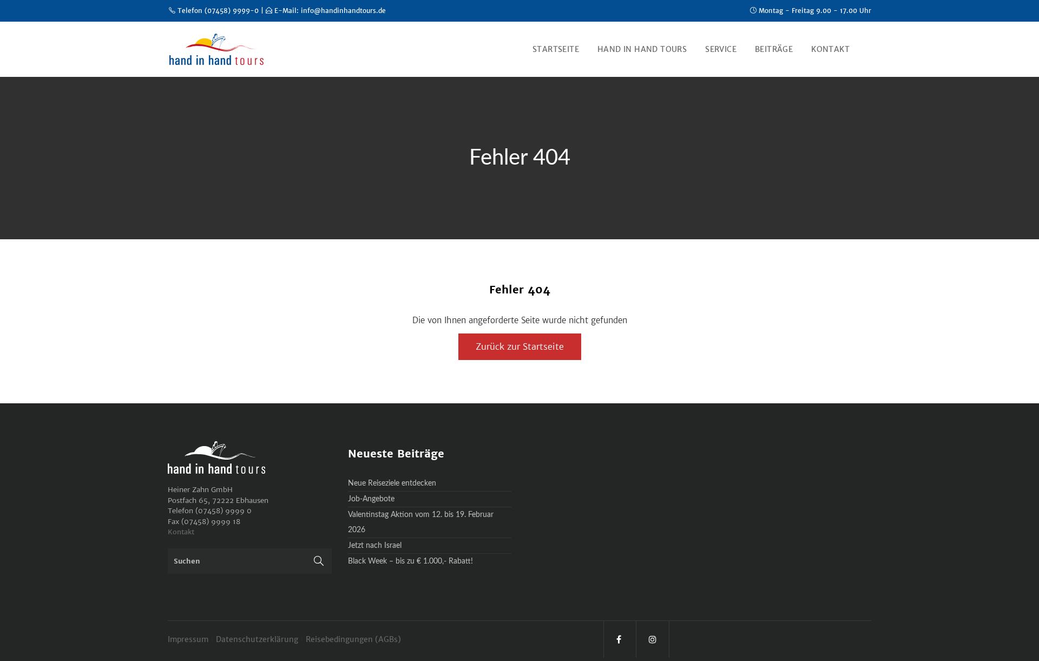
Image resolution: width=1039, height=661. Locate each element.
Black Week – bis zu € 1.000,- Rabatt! (410, 561)
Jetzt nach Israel (375, 545)
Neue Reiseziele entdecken (392, 483)
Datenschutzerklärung (258, 639)
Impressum (189, 639)
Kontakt (181, 531)
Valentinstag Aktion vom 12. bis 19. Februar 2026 (421, 522)
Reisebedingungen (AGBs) (353, 639)
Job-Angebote (371, 499)
